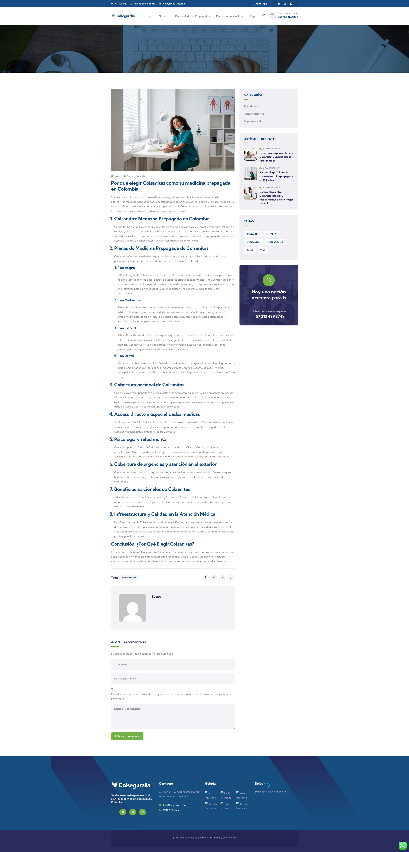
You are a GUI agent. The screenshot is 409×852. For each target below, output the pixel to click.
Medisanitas (254, 242)
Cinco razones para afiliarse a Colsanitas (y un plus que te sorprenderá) (276, 156)
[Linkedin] (291, 4)
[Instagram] (285, 4)
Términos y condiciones (223, 837)
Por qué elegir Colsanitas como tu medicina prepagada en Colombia (276, 176)
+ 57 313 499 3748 (269, 316)
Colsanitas (253, 234)
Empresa (271, 234)
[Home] (131, 786)
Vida (262, 250)
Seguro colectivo (254, 113)
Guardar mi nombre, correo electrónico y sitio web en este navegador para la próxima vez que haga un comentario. (172, 696)
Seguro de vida (136, 176)
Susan (117, 176)
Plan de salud (129, 577)
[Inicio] (123, 16)
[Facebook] (279, 4)
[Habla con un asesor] (272, 15)
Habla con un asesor (287, 13)
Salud (250, 250)
